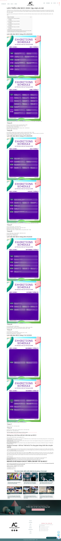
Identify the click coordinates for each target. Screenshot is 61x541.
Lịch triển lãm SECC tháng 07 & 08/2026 (14, 21)
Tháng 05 (10, 19)
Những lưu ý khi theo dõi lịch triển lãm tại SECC (15, 29)
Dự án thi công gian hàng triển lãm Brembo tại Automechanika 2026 (14, 497)
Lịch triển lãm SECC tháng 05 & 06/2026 (13, 18)
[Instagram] (16, 530)
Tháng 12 (10, 28)
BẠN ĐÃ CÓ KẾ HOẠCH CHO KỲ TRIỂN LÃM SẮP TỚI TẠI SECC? (17, 31)
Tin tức (30, 531)
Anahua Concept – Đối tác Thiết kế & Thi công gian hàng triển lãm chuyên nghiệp (19, 30)
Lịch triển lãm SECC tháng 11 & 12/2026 (13, 26)
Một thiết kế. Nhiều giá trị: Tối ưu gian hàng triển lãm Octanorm (46, 483)
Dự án (30, 524)
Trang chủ (30, 520)
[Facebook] (12, 530)
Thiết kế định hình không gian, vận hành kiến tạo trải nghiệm (30, 483)
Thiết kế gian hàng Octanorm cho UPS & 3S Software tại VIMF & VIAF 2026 (30, 497)
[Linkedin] (14, 530)
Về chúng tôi (30, 522)
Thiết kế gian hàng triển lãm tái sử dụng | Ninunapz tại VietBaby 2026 (46, 497)
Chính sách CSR (30, 529)
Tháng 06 (10, 20)
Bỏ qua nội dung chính (3, 0)
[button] (4, 4)
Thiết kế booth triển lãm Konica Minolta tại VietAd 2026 (14, 483)
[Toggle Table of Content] (30, 17)
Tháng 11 (10, 27)
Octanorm (30, 527)
